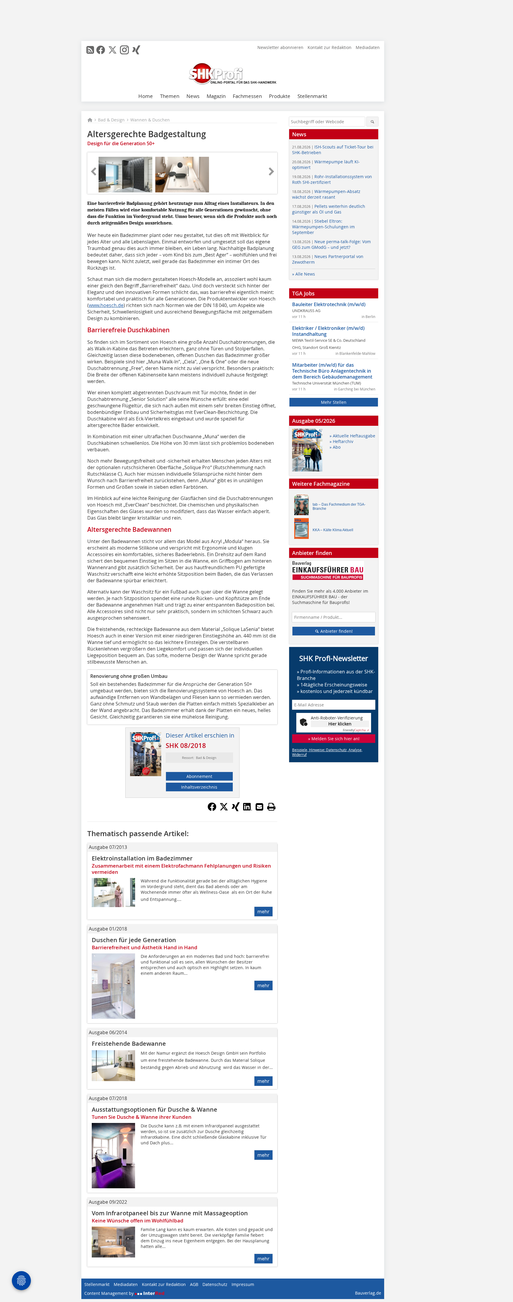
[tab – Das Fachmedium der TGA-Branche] (303, 506)
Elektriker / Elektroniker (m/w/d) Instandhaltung (328, 331)
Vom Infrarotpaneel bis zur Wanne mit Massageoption (170, 1213)
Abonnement (199, 776)
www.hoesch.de (106, 305)
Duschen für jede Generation (134, 940)
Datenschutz (214, 1284)
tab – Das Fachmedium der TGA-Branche (339, 506)
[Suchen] (372, 121)
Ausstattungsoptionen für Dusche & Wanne (154, 1109)
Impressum (243, 1284)
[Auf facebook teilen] (212, 809)
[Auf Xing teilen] (236, 809)
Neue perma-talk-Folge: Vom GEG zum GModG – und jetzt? (331, 244)
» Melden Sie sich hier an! (334, 738)
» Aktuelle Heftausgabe (352, 436)
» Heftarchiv (341, 441)
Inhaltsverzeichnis (199, 787)
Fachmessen (247, 96)
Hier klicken (340, 724)
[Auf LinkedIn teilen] (248, 809)
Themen (169, 96)
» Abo (335, 447)
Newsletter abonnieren (280, 47)
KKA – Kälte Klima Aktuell (333, 530)
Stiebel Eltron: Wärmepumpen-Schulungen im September (323, 226)
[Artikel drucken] (271, 806)
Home (145, 96)
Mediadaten (368, 47)
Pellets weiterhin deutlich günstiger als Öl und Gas (328, 209)
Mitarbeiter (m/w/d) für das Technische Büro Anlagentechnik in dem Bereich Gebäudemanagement (332, 371)
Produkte (279, 96)
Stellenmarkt (312, 96)
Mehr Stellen (333, 402)
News (193, 96)
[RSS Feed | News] (90, 50)
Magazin (216, 96)
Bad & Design (111, 120)
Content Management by (109, 1293)
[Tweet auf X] (224, 809)
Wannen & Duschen (150, 120)
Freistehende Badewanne (129, 1044)
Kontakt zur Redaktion (330, 47)
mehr (263, 911)
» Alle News (303, 274)
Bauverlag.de (368, 1293)
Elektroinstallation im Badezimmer (142, 858)
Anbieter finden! (336, 631)
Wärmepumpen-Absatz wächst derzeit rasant (326, 194)
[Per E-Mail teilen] (259, 806)
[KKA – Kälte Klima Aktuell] (303, 530)
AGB (194, 1284)
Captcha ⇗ (356, 730)
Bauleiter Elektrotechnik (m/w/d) (328, 304)
